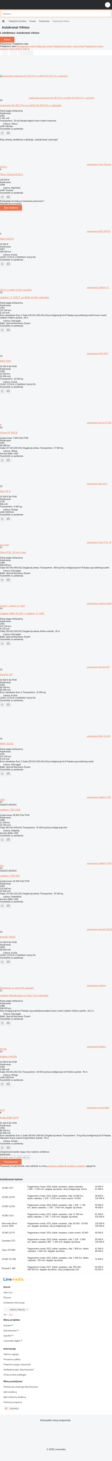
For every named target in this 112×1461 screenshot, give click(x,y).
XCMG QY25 (8, 1197)
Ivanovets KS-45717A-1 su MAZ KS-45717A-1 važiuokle (30, 105)
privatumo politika (56, 1166)
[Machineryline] (3, 21)
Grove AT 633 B (8, 432)
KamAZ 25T (6, 674)
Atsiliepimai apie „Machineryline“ (19, 1369)
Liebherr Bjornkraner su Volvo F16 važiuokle (24, 995)
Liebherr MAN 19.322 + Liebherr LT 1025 (22, 613)
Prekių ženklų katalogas (15, 1374)
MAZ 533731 (7, 239)
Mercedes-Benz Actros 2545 (9, 1224)
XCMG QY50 (8, 1206)
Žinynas (7, 1297)
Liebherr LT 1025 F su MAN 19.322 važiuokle (24, 297)
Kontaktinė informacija (14, 1302)
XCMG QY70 (8, 1232)
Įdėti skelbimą (11, 208)
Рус (11, 1314)
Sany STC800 (8, 1250)
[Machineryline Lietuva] (20, 5)
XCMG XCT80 (9, 1259)
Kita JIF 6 (5, 491)
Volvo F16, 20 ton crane (13, 552)
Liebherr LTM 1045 (10, 809)
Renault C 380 (8, 1268)
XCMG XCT (8, 1188)
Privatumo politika (12, 1359)
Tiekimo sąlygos (11, 1354)
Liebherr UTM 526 (10, 875)
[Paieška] (108, 14)
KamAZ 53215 (7, 937)
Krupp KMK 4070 (9, 1117)
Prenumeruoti (11, 1162)
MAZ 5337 (5, 361)
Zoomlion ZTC (8, 1240)
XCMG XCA (8, 1215)
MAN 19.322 (6, 743)
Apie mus (8, 1292)
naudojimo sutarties (76, 1166)
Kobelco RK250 (8, 1056)
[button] (107, 5)
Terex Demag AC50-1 (11, 174)
